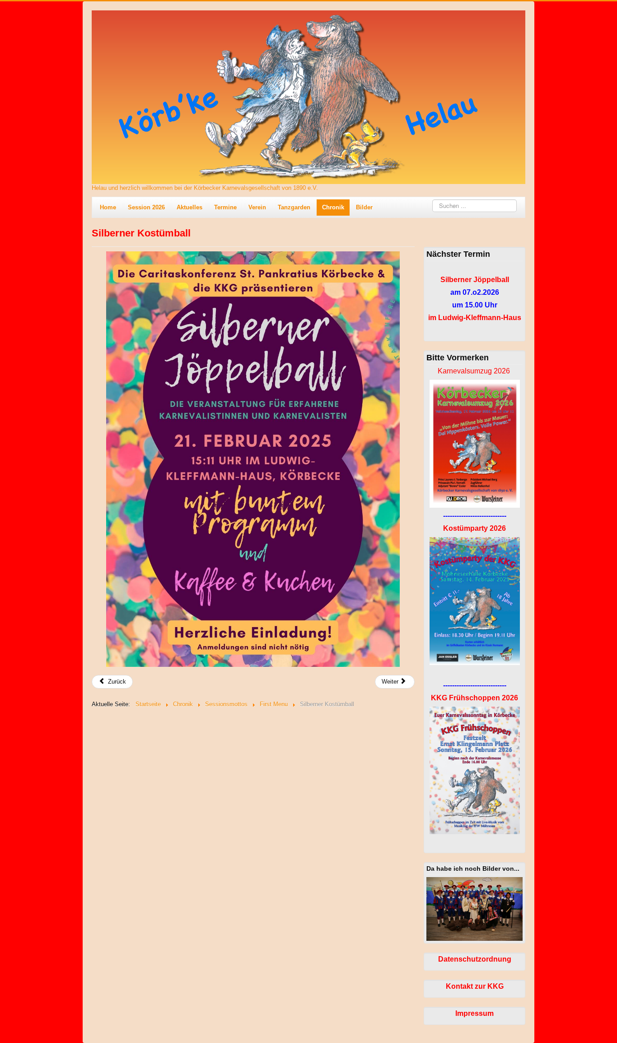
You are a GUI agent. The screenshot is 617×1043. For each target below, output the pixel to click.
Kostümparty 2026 (474, 528)
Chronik (333, 207)
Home (108, 207)
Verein (257, 207)
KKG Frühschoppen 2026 (474, 698)
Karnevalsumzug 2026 (474, 371)
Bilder (364, 207)
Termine (225, 207)
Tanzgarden (294, 207)
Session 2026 (146, 207)
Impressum (474, 1013)
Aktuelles (189, 207)
